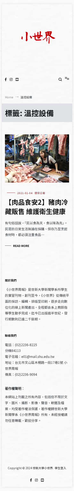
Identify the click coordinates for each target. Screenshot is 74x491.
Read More (21, 246)
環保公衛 (40, 193)
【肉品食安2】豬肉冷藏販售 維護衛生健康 (36, 206)
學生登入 (60, 468)
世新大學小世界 (43, 468)
